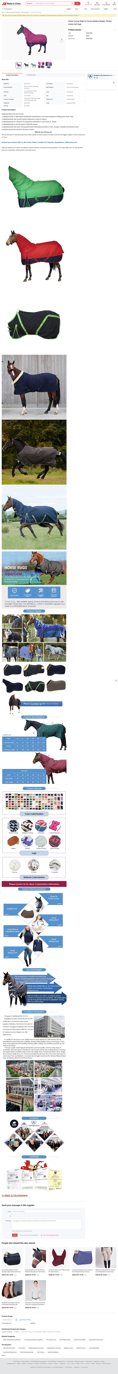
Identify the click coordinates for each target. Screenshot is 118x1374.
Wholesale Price (61, 1361)
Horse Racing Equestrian (26, 1352)
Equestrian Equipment (36, 12)
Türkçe (92, 1363)
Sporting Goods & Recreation (13, 12)
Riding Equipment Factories (36, 1348)
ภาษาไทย (87, 1363)
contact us (65, 15)
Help (85, 9)
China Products (25, 1361)
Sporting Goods (25, 12)
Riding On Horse (68, 1348)
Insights (103, 1361)
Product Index (89, 1361)
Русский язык (43, 1363)
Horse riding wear (6, 1323)
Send (14, 1235)
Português (30, 1363)
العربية (68, 1363)
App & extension (95, 9)
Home (3, 12)
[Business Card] (114, 82)
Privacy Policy (84, 1367)
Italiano (50, 1363)
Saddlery (32, 1323)
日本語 (77, 1363)
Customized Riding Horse (10, 1352)
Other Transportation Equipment (11, 1339)
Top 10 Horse (40, 1352)
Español (24, 1363)
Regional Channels (79, 1361)
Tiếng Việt (98, 1363)
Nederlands (62, 1363)
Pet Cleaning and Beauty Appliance (33, 1339)
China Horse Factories (9, 1348)
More (3, 1355)
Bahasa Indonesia (107, 1363)
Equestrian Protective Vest (96, 1339)
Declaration (77, 1367)
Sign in (114, 4)
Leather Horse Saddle (79, 1339)
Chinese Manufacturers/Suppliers (38, 1361)
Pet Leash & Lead (51, 1339)
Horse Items (22, 1348)
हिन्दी (82, 1363)
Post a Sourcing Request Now (50, 1235)
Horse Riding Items (94, 1348)
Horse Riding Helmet (64, 1339)
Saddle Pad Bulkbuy (53, 1352)
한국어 (73, 1363)
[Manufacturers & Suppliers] (11, 3)
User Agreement (68, 1367)
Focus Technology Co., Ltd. (47, 1367)
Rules (115, 9)
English (18, 1363)
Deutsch (56, 1363)
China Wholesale (52, 1361)
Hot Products (17, 1361)
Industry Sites (70, 1361)
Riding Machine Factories (53, 1348)
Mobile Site (96, 1361)
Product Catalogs (26, 1319)
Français (36, 1363)
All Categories (7, 9)
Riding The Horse (80, 1348)
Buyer (76, 9)
